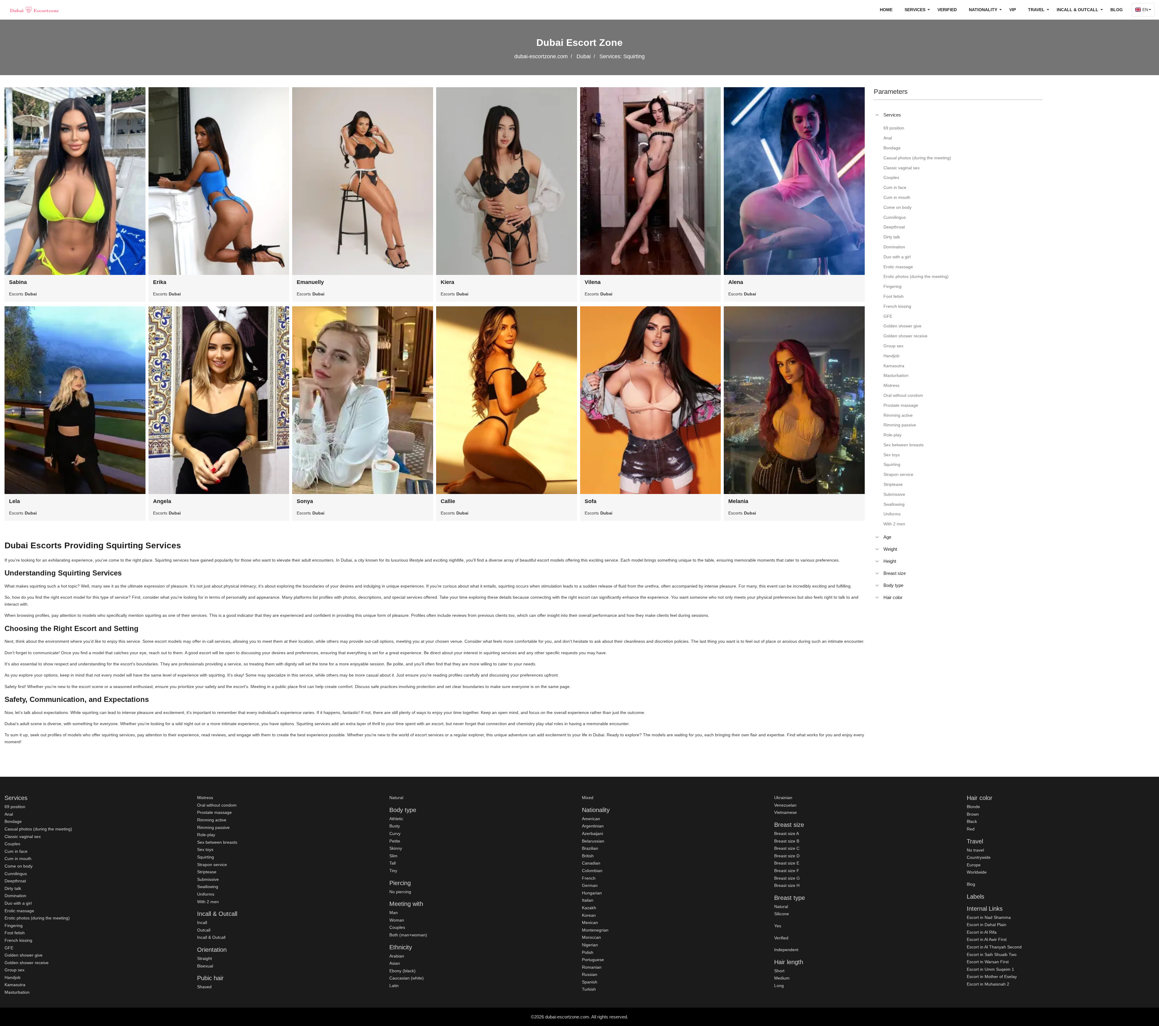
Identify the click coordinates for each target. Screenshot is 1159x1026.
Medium (782, 978)
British (588, 855)
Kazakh (589, 907)
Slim (393, 855)
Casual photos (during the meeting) (38, 829)
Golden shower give (24, 955)
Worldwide (977, 872)
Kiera (447, 282)
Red (971, 829)
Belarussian (593, 841)
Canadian (591, 863)
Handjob (13, 977)
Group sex (14, 969)
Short (779, 970)
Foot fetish (15, 932)
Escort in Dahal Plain (986, 924)
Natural (396, 797)
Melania (738, 501)
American (591, 818)
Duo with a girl (18, 903)
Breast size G (787, 878)
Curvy (395, 833)
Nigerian (590, 944)
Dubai (583, 56)
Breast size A (786, 833)
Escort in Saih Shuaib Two (992, 954)
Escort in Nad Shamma (989, 917)
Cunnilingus (16, 873)
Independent (786, 949)
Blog (1116, 9)
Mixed (587, 797)
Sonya (305, 501)
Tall (392, 863)
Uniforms (205, 894)
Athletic (396, 818)
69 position (15, 806)
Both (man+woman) (408, 934)
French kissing (18, 940)
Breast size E (786, 863)
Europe (974, 864)
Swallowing (207, 886)
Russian (589, 974)
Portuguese (593, 959)
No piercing (400, 891)
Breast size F (786, 870)
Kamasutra (15, 984)
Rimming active (211, 819)
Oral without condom (217, 805)
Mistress (205, 797)
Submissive (208, 879)
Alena (735, 282)
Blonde (973, 806)
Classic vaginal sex (23, 836)
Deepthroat (15, 880)
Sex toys (205, 849)
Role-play (206, 834)
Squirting (205, 857)
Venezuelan (785, 805)
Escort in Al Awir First (987, 939)
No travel (975, 850)
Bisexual (205, 966)
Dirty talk (13, 888)
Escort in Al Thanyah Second (994, 947)
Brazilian (590, 848)
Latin (394, 985)
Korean (589, 915)
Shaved (204, 986)
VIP (1012, 9)
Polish (587, 952)
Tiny (393, 870)
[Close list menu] (877, 115)
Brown (973, 814)
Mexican (590, 922)
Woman (396, 920)
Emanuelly (310, 282)
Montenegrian (595, 930)
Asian (394, 963)
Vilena (593, 282)
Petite (394, 841)
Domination (15, 895)
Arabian (396, 956)
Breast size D (787, 855)
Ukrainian (783, 797)
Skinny (395, 848)
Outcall (203, 930)
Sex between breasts (217, 842)
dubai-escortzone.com (541, 56)
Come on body (19, 866)
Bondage (13, 821)
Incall (202, 922)
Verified (947, 9)
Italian (587, 900)
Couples (12, 843)
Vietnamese (785, 812)
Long (779, 985)
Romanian (592, 967)
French (588, 878)
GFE (9, 947)
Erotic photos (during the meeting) (37, 918)
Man (393, 912)
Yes (777, 925)
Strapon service (212, 864)
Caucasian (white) (406, 978)
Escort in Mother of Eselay (992, 976)
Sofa (590, 501)
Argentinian (593, 826)
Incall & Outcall (211, 937)
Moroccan (591, 937)
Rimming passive (213, 827)
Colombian (592, 870)
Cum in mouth (18, 858)
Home (886, 9)
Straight (204, 958)
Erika (159, 282)
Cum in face (16, 851)
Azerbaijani (592, 833)
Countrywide (979, 857)
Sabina (18, 282)
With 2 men (208, 901)
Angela (162, 501)
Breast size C (787, 848)
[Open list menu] (877, 537)
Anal (9, 814)
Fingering (14, 925)
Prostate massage (214, 812)
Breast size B (786, 841)
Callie (448, 501)
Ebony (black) (402, 970)
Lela (14, 501)
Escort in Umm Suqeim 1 (990, 969)
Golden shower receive (27, 962)
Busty (394, 826)
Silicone (781, 913)
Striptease (206, 871)
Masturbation (17, 992)
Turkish (589, 989)
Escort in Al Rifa (982, 932)
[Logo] (35, 9)
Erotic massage (19, 910)
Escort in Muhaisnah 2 (988, 984)
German (590, 885)
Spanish (589, 982)
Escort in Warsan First (988, 961)
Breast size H (787, 885)
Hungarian (592, 893)
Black (972, 821)
